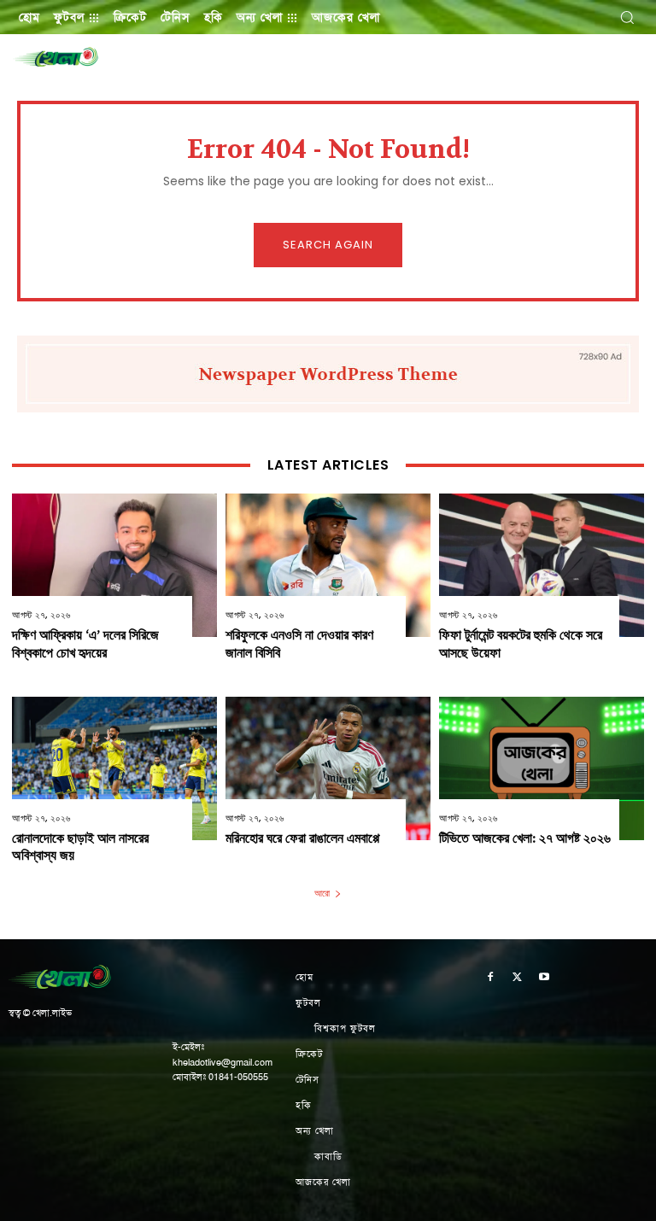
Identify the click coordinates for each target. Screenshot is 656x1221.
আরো (322, 893)
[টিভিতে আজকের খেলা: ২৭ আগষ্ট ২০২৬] (541, 768)
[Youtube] (544, 978)
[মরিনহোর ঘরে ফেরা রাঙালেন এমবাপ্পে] (328, 768)
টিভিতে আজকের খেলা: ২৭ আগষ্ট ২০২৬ (525, 838)
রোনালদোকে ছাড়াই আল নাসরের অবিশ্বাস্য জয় (80, 847)
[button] (627, 17)
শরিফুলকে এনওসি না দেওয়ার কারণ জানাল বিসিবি (299, 644)
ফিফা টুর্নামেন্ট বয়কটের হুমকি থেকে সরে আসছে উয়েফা (520, 644)
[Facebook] (490, 978)
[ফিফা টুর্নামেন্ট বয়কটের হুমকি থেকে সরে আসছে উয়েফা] (541, 565)
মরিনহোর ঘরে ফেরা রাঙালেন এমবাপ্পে (302, 838)
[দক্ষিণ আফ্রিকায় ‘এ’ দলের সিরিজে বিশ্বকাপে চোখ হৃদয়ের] (114, 565)
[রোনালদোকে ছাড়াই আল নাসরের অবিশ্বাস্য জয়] (114, 768)
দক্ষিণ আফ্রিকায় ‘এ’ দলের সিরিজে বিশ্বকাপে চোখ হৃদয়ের (85, 644)
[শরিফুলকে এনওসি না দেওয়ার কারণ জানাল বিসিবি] (328, 565)
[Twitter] (517, 978)
